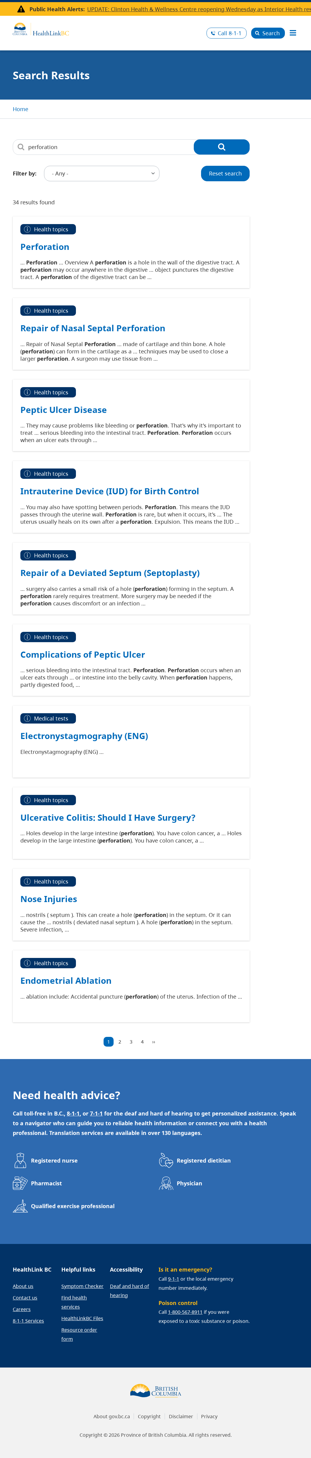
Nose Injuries (48, 898)
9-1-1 (173, 1279)
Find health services (74, 1302)
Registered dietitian (204, 1160)
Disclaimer (181, 1416)
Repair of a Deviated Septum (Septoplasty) (110, 572)
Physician (189, 1183)
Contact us (25, 1297)
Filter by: (24, 173)
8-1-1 (229, 33)
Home (20, 109)
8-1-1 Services (28, 1320)
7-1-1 (96, 1113)
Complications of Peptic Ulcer (82, 654)
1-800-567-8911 (185, 1312)
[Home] (107, 28)
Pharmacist (46, 1183)
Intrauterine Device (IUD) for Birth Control (109, 491)
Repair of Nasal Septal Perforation (92, 328)
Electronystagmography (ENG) (84, 735)
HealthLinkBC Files (82, 1318)
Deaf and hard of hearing (129, 1291)
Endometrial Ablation (65, 980)
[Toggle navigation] (292, 33)
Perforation (44, 246)
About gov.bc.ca (112, 1416)
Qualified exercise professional (72, 1206)
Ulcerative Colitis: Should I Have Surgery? (107, 817)
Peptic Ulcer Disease (63, 409)
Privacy (209, 1416)
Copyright (149, 1416)
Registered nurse (54, 1160)
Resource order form (79, 1334)
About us (23, 1286)
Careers (22, 1309)
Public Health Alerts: (57, 9)
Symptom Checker (82, 1286)
